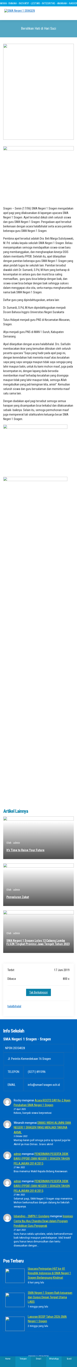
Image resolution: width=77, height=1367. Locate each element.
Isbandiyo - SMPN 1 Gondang (31, 1216)
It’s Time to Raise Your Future (25, 850)
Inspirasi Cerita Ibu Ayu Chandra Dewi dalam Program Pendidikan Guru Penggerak (43, 1221)
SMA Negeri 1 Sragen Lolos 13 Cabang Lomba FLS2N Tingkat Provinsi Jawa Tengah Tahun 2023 (38, 942)
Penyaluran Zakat (17, 897)
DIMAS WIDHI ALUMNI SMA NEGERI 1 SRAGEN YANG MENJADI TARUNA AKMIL (42, 1127)
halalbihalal (14, 1006)
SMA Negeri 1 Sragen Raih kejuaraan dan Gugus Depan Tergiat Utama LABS (50, 1297)
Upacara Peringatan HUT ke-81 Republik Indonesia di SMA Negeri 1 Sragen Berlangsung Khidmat (49, 1273)
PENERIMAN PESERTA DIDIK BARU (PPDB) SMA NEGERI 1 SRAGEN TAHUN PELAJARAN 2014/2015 (42, 1158)
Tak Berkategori (38, 992)
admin (17, 1154)
